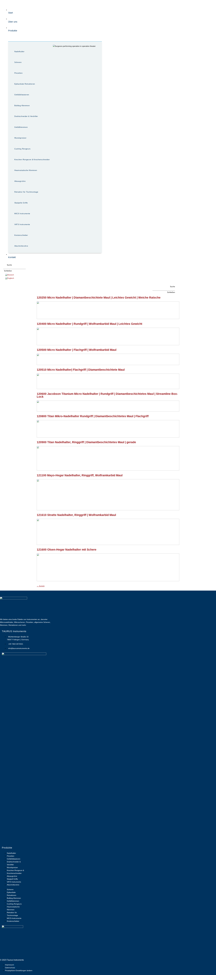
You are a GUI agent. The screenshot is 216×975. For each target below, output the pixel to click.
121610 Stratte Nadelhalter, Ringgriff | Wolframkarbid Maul (76, 515)
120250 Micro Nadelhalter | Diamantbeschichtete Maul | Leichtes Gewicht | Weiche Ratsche (98, 297)
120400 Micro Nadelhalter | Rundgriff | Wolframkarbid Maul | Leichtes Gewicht (89, 323)
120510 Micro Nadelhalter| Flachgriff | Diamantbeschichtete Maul (81, 369)
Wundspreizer (20, 138)
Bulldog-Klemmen (22, 106)
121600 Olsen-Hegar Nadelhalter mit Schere (66, 549)
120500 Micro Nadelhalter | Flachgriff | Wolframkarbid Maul (76, 349)
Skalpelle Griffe (21, 203)
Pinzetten (18, 73)
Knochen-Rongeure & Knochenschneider (32, 160)
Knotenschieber (21, 235)
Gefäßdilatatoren (21, 95)
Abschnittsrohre (21, 246)
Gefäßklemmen (21, 127)
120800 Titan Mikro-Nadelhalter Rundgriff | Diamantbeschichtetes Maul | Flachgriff (93, 416)
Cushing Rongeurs (22, 149)
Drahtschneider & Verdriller (26, 116)
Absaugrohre (20, 181)
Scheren (18, 62)
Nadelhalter (19, 52)
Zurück (40, 586)
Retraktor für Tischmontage (26, 192)
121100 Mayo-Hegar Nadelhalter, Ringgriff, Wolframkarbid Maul (79, 475)
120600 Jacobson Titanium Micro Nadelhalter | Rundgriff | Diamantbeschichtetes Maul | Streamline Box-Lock (107, 395)
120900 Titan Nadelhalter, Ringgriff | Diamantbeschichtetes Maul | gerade (86, 442)
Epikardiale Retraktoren (24, 84)
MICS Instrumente (22, 214)
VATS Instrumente (22, 224)
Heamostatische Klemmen (25, 170)
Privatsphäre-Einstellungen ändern (18, 970)
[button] (7, 265)
